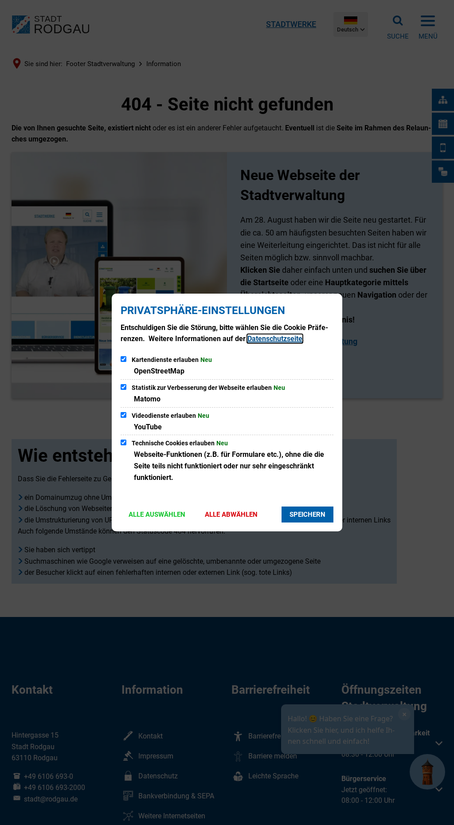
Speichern (307, 515)
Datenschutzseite (274, 338)
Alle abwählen (231, 515)
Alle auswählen (157, 515)
